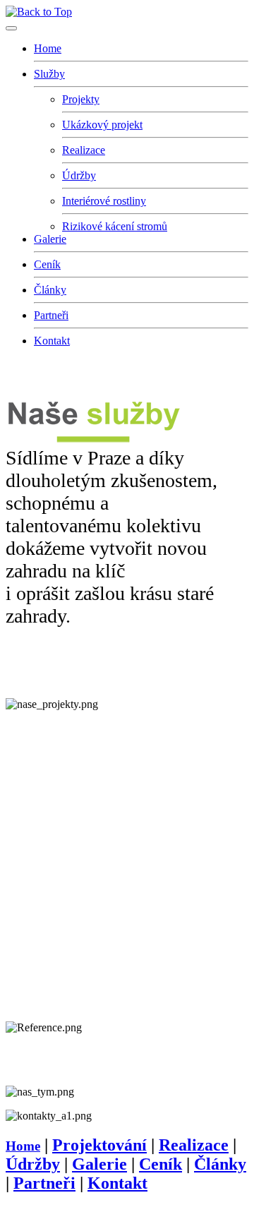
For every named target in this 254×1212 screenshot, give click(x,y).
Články (50, 290)
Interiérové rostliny (104, 201)
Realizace (83, 150)
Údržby (79, 175)
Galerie (50, 239)
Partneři (51, 315)
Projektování (99, 1145)
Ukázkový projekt (102, 125)
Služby (49, 74)
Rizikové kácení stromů (114, 226)
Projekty (80, 99)
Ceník (47, 264)
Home (47, 48)
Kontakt (52, 341)
